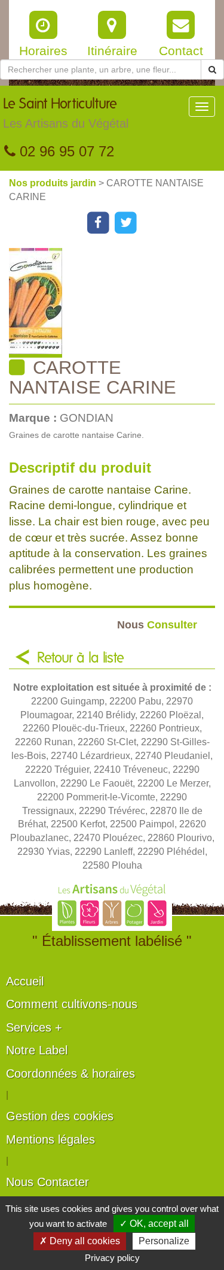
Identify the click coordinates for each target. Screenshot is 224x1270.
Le (65, 113)
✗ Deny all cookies (79, 1241)
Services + (34, 1027)
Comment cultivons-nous (71, 1004)
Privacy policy (112, 1258)
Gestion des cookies (59, 1116)
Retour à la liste (80, 658)
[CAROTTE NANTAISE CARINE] (116, 303)
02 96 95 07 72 (65, 151)
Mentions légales (50, 1139)
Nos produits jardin (54, 183)
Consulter (157, 624)
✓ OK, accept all (154, 1223)
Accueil (25, 981)
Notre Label (36, 1050)
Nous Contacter (47, 1182)
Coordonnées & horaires (70, 1073)
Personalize (164, 1241)
